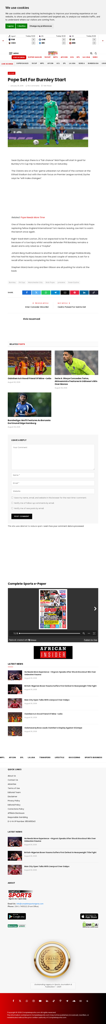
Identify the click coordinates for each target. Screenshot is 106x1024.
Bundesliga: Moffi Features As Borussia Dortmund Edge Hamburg (29, 422)
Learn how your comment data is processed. (64, 526)
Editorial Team (14, 792)
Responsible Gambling (18, 817)
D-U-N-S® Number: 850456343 (21, 821)
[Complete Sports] (53, 53)
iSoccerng (74, 757)
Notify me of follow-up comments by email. (34, 503)
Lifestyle (59, 757)
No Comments (33, 86)
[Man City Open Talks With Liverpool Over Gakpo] (15, 703)
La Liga (86, 57)
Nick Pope (50, 282)
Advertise (12, 784)
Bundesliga (93, 63)
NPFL (55, 57)
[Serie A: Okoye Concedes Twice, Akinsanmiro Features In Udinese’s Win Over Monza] (76, 363)
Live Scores (19, 57)
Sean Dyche (73, 282)
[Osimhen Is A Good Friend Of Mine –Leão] (29, 363)
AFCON (64, 57)
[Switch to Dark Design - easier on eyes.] (95, 53)
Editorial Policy (14, 805)
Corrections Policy (16, 809)
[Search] (91, 53)
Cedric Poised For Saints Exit (72, 307)
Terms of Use (14, 788)
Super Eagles (35, 57)
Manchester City (35, 282)
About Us (12, 776)
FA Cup (11, 73)
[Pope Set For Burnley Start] (48, 146)
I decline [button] (21, 26)
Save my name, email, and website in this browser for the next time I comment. (50, 497)
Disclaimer (12, 796)
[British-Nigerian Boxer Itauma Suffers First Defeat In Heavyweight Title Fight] (15, 689)
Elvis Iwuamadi (31, 319)
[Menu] (14, 53)
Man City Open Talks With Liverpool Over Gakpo (47, 700)
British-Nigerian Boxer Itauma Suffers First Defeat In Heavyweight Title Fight (60, 686)
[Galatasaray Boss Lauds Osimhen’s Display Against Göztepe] (15, 731)
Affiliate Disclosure (16, 813)
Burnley (12, 282)
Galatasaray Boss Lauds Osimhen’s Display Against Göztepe (53, 728)
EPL (78, 57)
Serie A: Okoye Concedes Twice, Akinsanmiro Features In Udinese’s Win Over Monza (76, 381)
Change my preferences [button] (41, 26)
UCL (72, 57)
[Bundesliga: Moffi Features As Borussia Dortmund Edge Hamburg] (29, 404)
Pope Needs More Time (32, 217)
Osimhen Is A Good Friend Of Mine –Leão (29, 378)
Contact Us (13, 780)
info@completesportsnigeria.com (30, 904)
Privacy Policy (14, 800)
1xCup (47, 57)
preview (61, 282)
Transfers (44, 757)
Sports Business (93, 757)
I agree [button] (10, 26)
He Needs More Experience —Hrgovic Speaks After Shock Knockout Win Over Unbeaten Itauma (60, 673)
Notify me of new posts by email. (29, 508)
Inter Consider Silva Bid (36, 307)
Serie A (96, 57)
